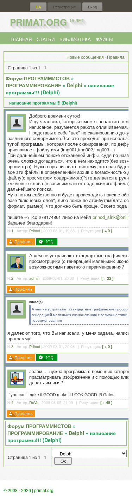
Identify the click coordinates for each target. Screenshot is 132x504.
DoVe (33, 402)
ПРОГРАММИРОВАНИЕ (33, 85)
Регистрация (64, 7)
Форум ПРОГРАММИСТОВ (38, 78)
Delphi (74, 85)
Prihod (34, 230)
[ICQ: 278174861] (46, 241)
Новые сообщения (85, 57)
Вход (92, 7)
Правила (116, 57)
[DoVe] (17, 383)
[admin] (17, 267)
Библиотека (75, 39)
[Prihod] (16, 127)
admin (34, 278)
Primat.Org (46, 22)
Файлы (104, 39)
